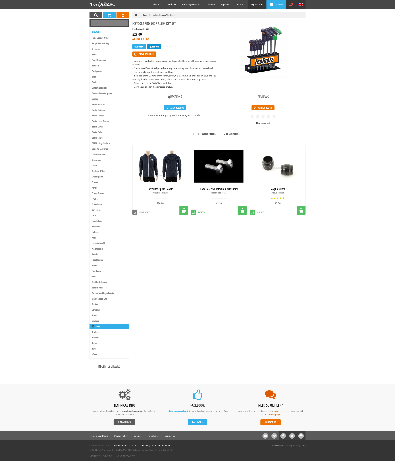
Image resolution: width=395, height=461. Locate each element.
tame (303, 445)
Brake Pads (97, 132)
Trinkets (95, 331)
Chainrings (96, 159)
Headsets (96, 226)
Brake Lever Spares (100, 121)
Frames (95, 198)
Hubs (94, 237)
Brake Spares (97, 137)
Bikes (94, 54)
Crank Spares (97, 176)
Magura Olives (278, 189)
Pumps (95, 265)
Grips (94, 215)
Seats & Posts (97, 287)
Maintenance (97, 248)
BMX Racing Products (101, 143)
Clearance (96, 48)
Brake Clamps (98, 115)
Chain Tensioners (99, 154)
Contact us (270, 422)
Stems (94, 315)
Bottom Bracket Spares (102, 93)
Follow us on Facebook (177, 411)
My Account (257, 4)
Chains (95, 165)
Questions (154, 46)
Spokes (95, 304)
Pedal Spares (97, 259)
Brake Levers (97, 126)
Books (94, 82)
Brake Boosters (98, 104)
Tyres (94, 348)
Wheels (95, 354)
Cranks (95, 182)
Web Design (277, 445)
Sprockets (96, 309)
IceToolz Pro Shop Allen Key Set (164, 14)
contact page (274, 414)
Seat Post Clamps (99, 282)
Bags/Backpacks (99, 60)
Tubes (94, 343)
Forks (94, 187)
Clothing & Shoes (99, 171)
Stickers (95, 320)
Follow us (197, 422)
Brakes (95, 98)
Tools (98, 326)
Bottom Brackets (99, 87)
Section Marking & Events (103, 293)
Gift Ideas (96, 209)
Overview (139, 46)
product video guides (133, 411)
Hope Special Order (100, 37)
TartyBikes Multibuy (100, 43)
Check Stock (144, 212)
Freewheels (97, 204)
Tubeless (95, 337)
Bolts (94, 76)
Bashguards (97, 71)
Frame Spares (98, 193)
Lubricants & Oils (99, 243)
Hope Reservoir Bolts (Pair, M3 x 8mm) (219, 189)
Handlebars (97, 220)
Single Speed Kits (99, 298)
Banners (95, 65)
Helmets (95, 232)
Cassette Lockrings (100, 148)
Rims (94, 276)
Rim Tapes (96, 270)
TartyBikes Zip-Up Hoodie (160, 189)
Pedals (95, 254)
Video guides (124, 422)
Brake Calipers (98, 109)
